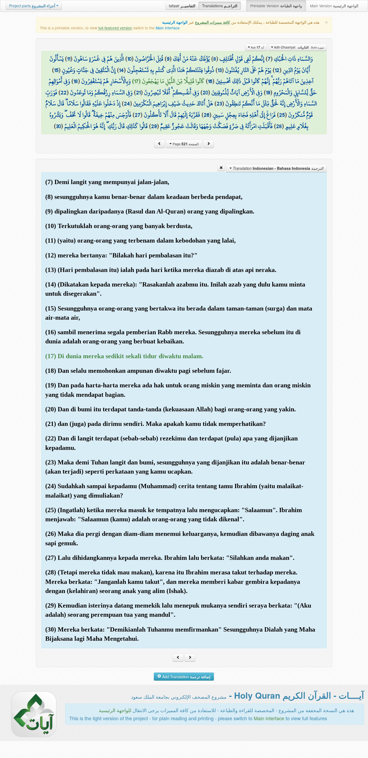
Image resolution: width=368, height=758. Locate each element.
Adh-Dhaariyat (298, 47)
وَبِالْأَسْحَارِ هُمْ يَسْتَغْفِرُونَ (106, 81)
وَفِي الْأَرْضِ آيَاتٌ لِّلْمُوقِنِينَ (236, 92)
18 (76, 81)
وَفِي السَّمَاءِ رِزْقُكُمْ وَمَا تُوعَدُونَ (101, 92)
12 (277, 70)
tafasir (182, 5)
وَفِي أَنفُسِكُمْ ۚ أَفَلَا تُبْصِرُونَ (171, 92)
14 (121, 70)
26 (206, 115)
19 (268, 92)
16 (210, 81)
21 (138, 92)
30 (58, 126)
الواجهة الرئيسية (175, 22)
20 (205, 92)
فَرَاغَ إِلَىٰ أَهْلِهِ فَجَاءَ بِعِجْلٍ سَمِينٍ (244, 115)
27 (137, 115)
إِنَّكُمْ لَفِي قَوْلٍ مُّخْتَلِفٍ (242, 59)
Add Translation (185, 676)
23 (219, 103)
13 (220, 70)
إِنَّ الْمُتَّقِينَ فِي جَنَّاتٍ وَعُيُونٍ (89, 70)
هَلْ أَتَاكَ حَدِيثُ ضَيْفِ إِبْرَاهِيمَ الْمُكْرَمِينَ (173, 103)
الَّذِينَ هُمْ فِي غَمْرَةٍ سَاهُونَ (99, 59)
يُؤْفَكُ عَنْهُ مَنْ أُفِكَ (191, 59)
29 (154, 126)
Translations (219, 5)
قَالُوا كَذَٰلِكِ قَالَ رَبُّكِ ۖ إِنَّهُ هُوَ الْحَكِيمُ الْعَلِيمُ (106, 126)
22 (64, 92)
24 (127, 103)
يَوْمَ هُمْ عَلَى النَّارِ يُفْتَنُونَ (248, 70)
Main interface (168, 27)
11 (68, 59)
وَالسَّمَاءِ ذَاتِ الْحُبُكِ (293, 59)
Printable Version (276, 5)
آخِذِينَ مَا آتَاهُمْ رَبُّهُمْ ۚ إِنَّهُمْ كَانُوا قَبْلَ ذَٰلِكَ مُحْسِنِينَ (264, 81)
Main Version (334, 5)
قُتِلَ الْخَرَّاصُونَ (149, 59)
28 (279, 126)
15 (56, 70)
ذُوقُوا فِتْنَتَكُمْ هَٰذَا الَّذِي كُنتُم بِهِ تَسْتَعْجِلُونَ (170, 70)
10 (129, 59)
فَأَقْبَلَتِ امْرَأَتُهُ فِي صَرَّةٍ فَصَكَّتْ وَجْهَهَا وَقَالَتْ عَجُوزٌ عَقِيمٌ (216, 126)
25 (282, 115)
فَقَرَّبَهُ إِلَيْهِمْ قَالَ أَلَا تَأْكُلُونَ (172, 115)
